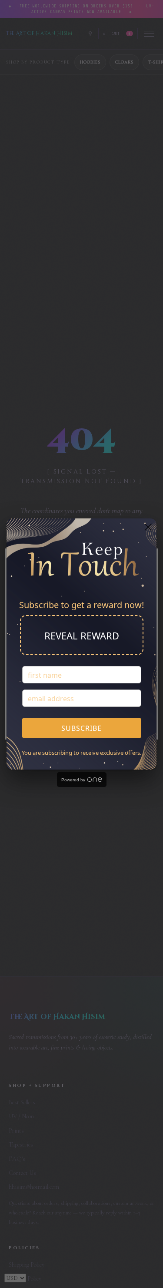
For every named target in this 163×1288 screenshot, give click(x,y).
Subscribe (81, 728)
